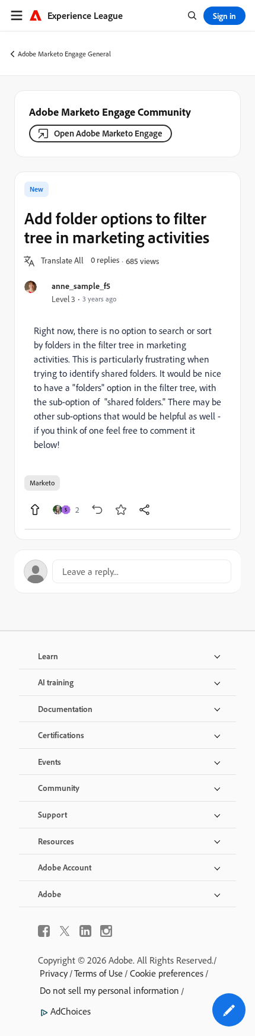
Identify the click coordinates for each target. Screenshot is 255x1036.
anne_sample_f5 (81, 286)
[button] (62, 261)
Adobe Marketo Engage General (64, 53)
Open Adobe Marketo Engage (108, 133)
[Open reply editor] (127, 571)
